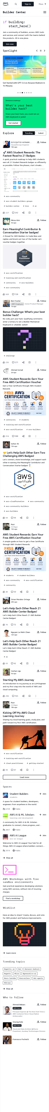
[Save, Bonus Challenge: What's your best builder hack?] (29, 362)
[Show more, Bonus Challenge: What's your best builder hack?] (36, 362)
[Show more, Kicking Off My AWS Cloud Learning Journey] (34, 770)
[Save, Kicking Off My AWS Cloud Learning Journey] (27, 770)
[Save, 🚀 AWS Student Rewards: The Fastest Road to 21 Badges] (29, 213)
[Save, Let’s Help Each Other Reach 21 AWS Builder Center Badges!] (27, 625)
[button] (16, 4)
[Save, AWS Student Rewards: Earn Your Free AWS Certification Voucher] (29, 436)
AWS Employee (17, 304)
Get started (13, 123)
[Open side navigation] (44, 12)
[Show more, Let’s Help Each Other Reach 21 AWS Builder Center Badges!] (34, 624)
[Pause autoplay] (40, 50)
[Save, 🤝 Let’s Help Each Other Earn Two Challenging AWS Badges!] (27, 518)
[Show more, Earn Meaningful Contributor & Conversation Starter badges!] (36, 294)
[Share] (23, 212)
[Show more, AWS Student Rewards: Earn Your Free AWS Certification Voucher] (36, 436)
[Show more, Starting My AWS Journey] (36, 696)
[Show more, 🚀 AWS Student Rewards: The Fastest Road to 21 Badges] (36, 212)
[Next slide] (44, 50)
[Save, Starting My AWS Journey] (29, 696)
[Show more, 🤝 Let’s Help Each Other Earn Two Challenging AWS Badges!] (34, 517)
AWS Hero (17, 1008)
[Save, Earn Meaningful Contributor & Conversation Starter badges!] (29, 294)
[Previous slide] (37, 50)
